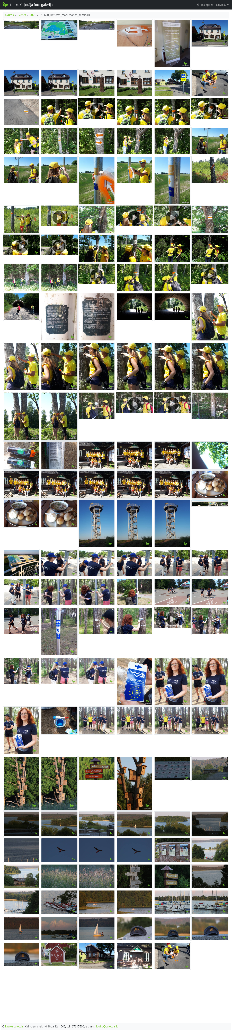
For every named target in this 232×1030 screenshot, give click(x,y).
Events (21, 15)
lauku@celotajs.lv (107, 1026)
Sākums (9, 15)
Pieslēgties (206, 5)
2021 (33, 15)
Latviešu (221, 5)
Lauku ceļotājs (14, 1026)
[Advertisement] (116, 996)
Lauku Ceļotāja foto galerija (31, 4)
